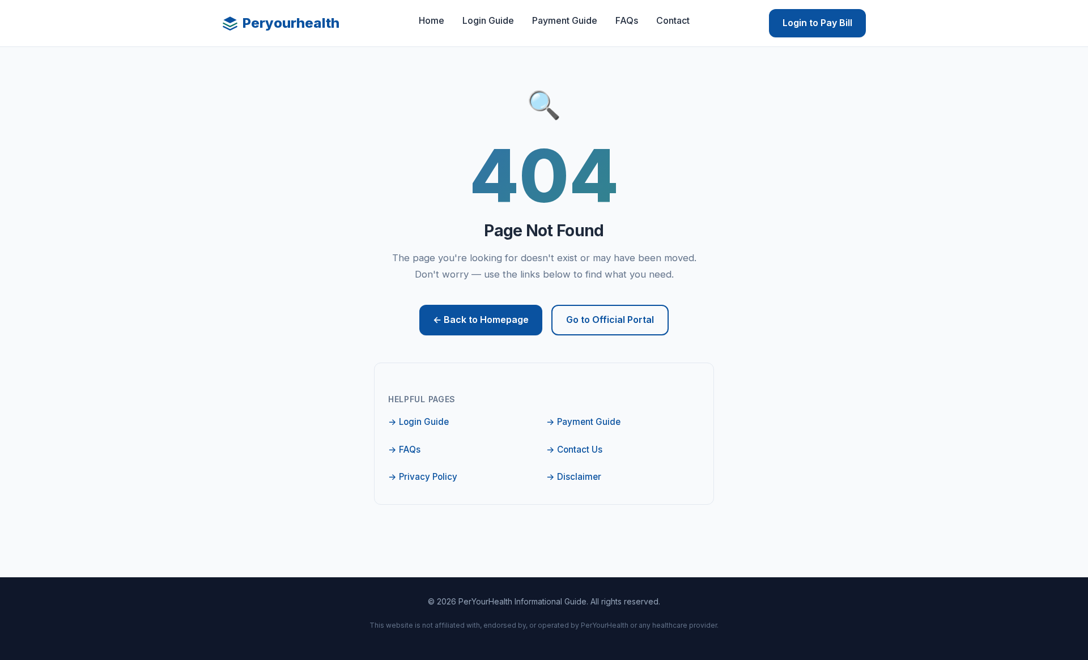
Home (431, 20)
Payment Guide (564, 20)
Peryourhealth (291, 23)
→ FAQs (404, 449)
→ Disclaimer (573, 476)
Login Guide (488, 20)
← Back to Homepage (481, 319)
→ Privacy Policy (422, 476)
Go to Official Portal (610, 319)
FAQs (626, 20)
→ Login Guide (418, 421)
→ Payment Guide (583, 421)
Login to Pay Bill (817, 22)
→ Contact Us (574, 449)
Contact (673, 20)
